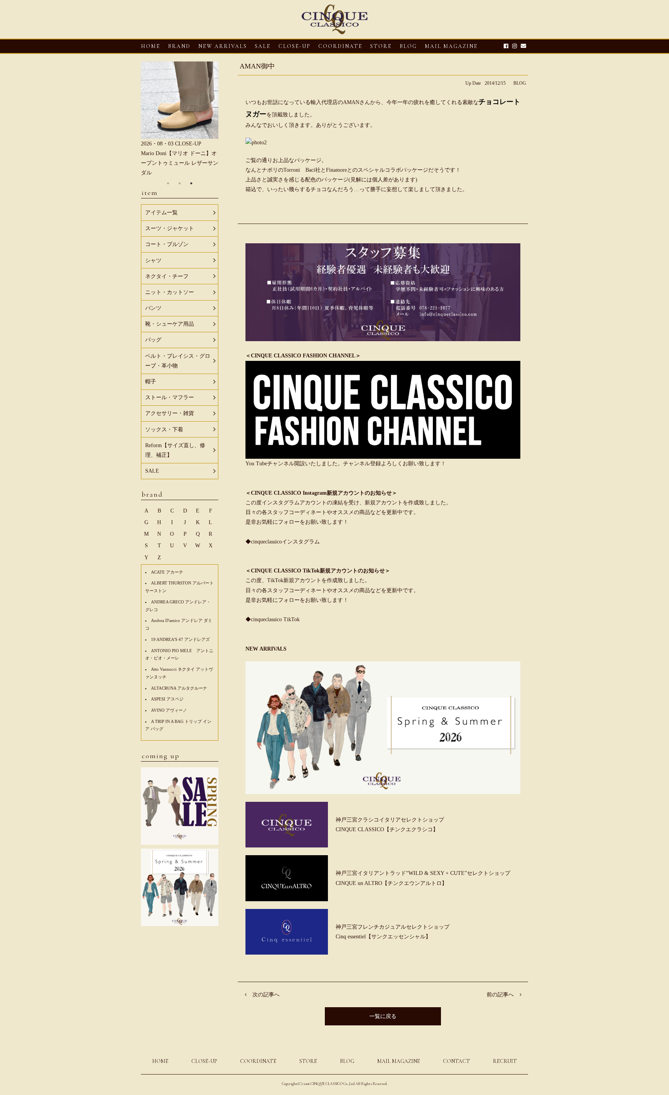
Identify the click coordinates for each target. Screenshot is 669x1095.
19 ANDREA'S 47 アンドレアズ (180, 639)
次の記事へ (266, 995)
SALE (263, 46)
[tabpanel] (179, 119)
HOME (150, 46)
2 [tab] (180, 183)
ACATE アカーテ (167, 572)
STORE (381, 46)
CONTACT (456, 1061)
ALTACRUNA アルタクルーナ (179, 688)
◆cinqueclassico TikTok (272, 619)
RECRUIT (505, 1061)
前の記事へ (500, 995)
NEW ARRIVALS (222, 46)
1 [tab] (168, 183)
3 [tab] (191, 183)
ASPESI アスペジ (167, 699)
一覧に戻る (382, 1016)
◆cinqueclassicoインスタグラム (282, 542)
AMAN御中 (257, 66)
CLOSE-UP (204, 1061)
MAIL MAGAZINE (451, 46)
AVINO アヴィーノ (169, 710)
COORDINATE (340, 46)
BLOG (519, 83)
